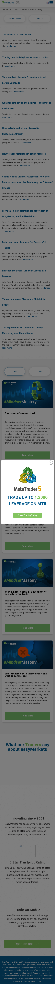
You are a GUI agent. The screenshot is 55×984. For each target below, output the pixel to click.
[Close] (51, 462)
